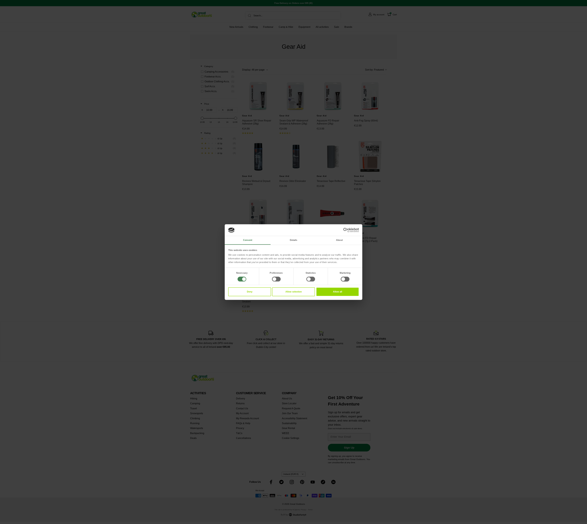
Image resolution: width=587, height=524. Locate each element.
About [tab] (339, 240)
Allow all (337, 291)
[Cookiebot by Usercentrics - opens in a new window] (345, 230)
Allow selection (293, 291)
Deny (249, 291)
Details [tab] (293, 240)
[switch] (276, 279)
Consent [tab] (247, 240)
